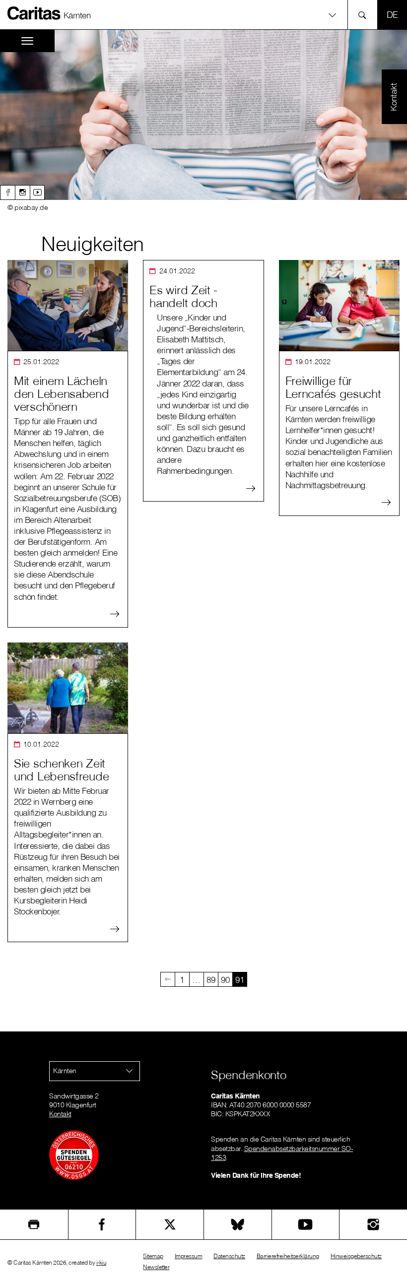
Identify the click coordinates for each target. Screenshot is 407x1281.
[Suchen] (365, 14)
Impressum (189, 1256)
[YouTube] (305, 1224)
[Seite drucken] (34, 1224)
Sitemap (153, 1256)
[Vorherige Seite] (167, 979)
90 (225, 979)
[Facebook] (7, 192)
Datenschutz (229, 1256)
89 (210, 979)
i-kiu (101, 1262)
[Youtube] (37, 192)
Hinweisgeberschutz (356, 1256)
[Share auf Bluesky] (237, 1224)
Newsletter (156, 1267)
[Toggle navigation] (27, 41)
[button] (203, 14)
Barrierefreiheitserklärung (288, 1256)
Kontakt (60, 1113)
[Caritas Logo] (34, 13)
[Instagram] (22, 192)
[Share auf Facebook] (102, 1224)
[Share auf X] (170, 1224)
